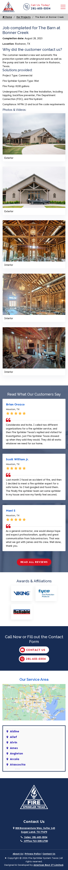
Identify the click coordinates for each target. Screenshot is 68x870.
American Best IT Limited (48, 865)
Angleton (16, 753)
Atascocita (17, 764)
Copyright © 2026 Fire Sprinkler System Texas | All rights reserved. (35, 860)
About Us (18, 853)
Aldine (14, 731)
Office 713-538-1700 (35, 840)
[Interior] (34, 240)
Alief (13, 737)
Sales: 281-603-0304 (35, 837)
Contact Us (35, 650)
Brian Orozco (15, 404)
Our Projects (23, 17)
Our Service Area (34, 679)
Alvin (13, 742)
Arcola (14, 759)
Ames (14, 748)
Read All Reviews (34, 562)
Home (8, 17)
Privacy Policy (33, 853)
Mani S (10, 510)
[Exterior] (34, 133)
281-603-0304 (40, 8)
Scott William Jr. (17, 459)
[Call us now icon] (27, 9)
